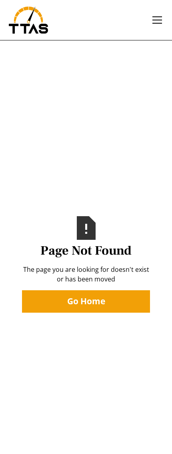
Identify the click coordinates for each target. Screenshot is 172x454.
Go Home (86, 301)
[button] (156, 20)
